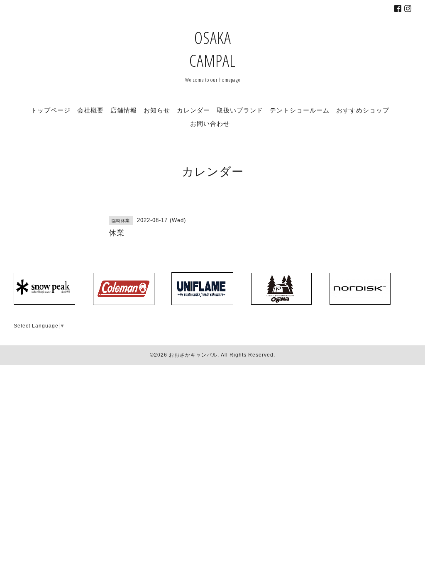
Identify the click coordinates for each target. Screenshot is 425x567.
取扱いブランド (240, 110)
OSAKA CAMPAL (212, 49)
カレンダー (193, 110)
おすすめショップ (362, 110)
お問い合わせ (210, 123)
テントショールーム (300, 110)
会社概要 (90, 110)
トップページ (51, 110)
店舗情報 (123, 110)
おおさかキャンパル (193, 355)
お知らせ (157, 110)
